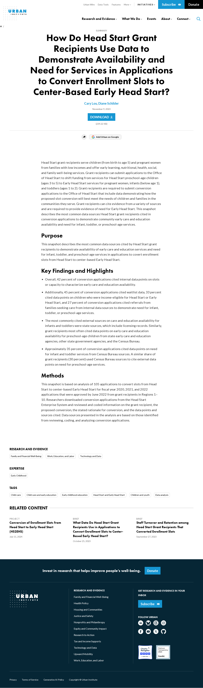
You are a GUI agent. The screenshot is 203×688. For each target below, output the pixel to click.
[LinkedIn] (140, 624)
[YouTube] (148, 633)
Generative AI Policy (53, 679)
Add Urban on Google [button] (107, 137)
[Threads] (155, 624)
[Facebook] (140, 633)
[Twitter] (155, 633)
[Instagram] (163, 624)
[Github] (163, 633)
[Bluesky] (148, 624)
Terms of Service (30, 679)
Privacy (13, 679)
